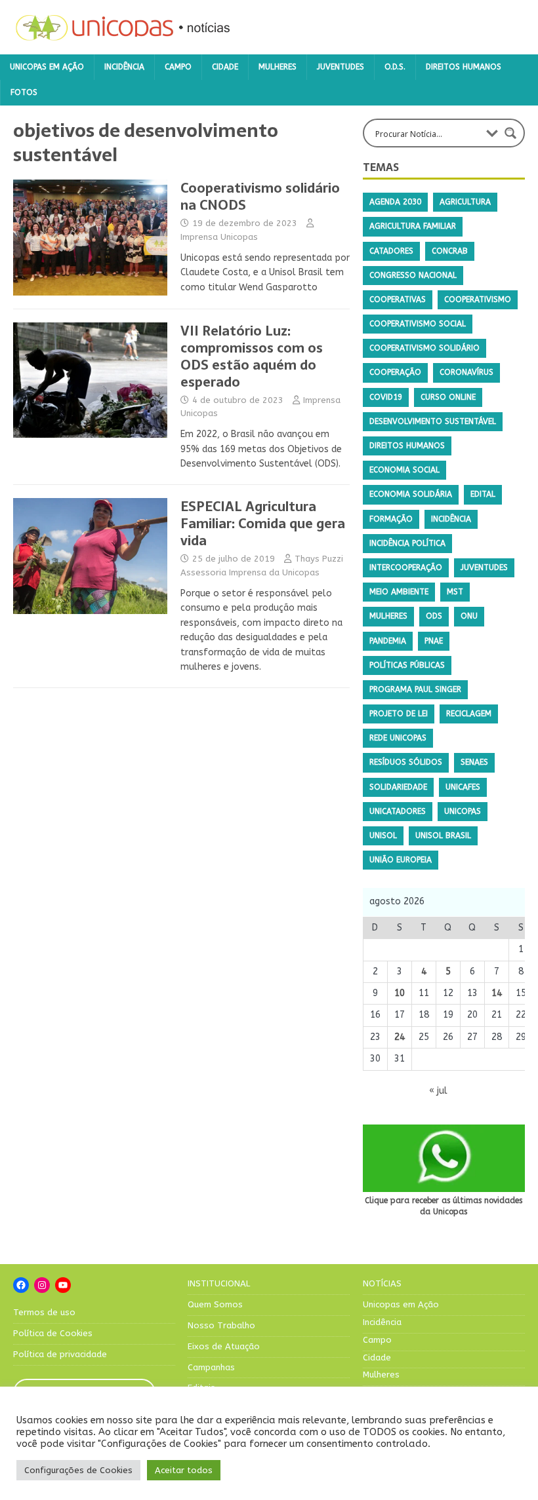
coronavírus (466, 372)
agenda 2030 (395, 201)
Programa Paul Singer (415, 689)
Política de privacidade (60, 1354)
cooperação (395, 372)
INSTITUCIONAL (219, 1283)
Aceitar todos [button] (184, 1470)
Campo (178, 66)
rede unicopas (397, 737)
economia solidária (410, 494)
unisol (383, 835)
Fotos (23, 92)
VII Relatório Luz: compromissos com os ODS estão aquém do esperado (251, 356)
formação (391, 519)
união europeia (400, 859)
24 (399, 1037)
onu (469, 616)
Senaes (474, 762)
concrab (450, 251)
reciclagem (468, 713)
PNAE (433, 640)
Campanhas (211, 1367)
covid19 (385, 397)
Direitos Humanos (463, 66)
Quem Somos (215, 1304)
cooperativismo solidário (424, 348)
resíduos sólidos (405, 762)
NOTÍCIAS (382, 1283)
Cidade (225, 66)
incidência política (407, 543)
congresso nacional (413, 275)
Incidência (124, 66)
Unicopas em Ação (47, 66)
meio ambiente (398, 591)
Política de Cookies (53, 1333)
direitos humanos (407, 445)
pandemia (387, 640)
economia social (404, 469)
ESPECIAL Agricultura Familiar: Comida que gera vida (262, 523)
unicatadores (397, 811)
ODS (434, 616)
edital (482, 494)
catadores (391, 251)
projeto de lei (398, 713)
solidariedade (398, 787)
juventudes (484, 567)
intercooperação (405, 567)
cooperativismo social (417, 323)
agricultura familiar (412, 226)
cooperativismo (477, 299)
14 (496, 993)
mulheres (388, 616)
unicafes (462, 787)
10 (399, 993)
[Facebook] (21, 1285)
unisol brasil (443, 835)
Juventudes (340, 66)
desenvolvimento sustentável (432, 421)
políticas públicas (407, 665)
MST (455, 591)
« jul (438, 1090)
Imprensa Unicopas (219, 237)
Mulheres (278, 66)
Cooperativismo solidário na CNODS (260, 197)
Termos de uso (44, 1312)
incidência (451, 519)
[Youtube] (63, 1285)
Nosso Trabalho (221, 1325)
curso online (448, 397)
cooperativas (397, 299)
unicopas (462, 811)
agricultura (465, 201)
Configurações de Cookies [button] (78, 1470)
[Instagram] (42, 1285)
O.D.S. (394, 66)
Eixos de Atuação (224, 1346)
